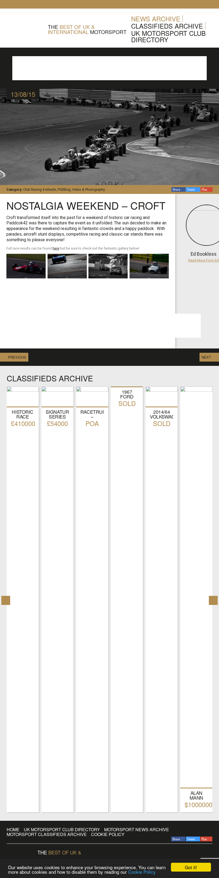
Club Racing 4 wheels (39, 189)
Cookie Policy (142, 871)
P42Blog (64, 189)
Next (206, 357)
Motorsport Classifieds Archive (47, 834)
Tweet (191, 189)
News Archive (155, 18)
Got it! (191, 867)
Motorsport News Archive (136, 829)
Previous (17, 357)
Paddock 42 (25, 29)
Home (13, 829)
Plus (205, 189)
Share (177, 189)
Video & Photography (88, 189)
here (56, 248)
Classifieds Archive (167, 25)
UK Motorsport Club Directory (168, 36)
